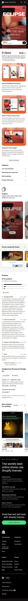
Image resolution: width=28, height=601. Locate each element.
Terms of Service (6, 582)
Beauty (4, 544)
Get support (6, 375)
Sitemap (4, 594)
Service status (18, 569)
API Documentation (7, 564)
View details (5, 385)
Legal (15, 567)
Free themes (17, 544)
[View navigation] (25, 2)
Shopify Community (7, 567)
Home (3, 551)
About (16, 561)
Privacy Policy (5, 586)
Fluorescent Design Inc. (9, 60)
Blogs (3, 569)
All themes (15, 375)
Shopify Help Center (7, 561)
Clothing (4, 541)
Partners (16, 564)
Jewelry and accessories (5, 547)
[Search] (21, 2)
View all (15, 405)
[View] (12, 259)
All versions (13, 385)
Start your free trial (14, 522)
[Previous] (21, 247)
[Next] (25, 247)
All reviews (6, 292)
